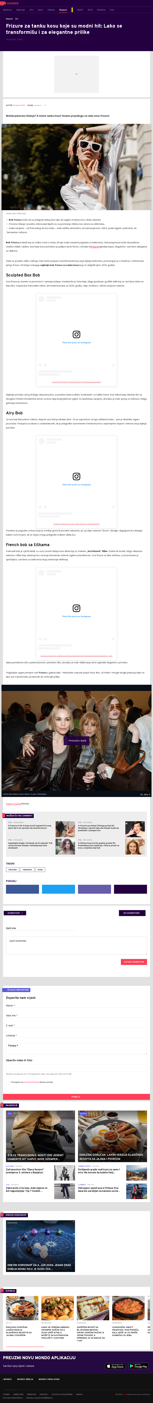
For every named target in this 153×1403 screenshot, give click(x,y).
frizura (12, 870)
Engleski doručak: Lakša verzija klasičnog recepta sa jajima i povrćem (19, 1331)
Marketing (18, 1394)
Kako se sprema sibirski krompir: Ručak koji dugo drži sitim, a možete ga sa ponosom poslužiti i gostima (55, 1332)
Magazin (9, 19)
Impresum (31, 1394)
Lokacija (11, 1036)
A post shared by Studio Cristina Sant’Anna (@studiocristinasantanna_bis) (76, 655)
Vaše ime (12, 1016)
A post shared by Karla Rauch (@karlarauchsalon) (76, 381)
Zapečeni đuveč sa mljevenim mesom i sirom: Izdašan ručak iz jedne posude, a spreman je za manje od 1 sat (91, 1334)
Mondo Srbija (25, 1379)
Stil (16, 19)
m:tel (125, 1394)
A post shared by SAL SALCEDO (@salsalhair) (76, 523)
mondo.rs (37, 105)
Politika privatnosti (13, 1398)
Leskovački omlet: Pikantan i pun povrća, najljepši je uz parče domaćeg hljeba (125, 1331)
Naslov (10, 1006)
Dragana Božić (19, 105)
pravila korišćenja (31, 1082)
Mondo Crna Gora (49, 1379)
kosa (40, 870)
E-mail (10, 1026)
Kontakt (44, 1394)
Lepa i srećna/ (14, 803)
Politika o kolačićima (62, 1394)
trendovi (27, 870)
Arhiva (79, 1394)
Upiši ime (11, 928)
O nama (6, 1394)
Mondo (8, 1379)
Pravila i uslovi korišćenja (39, 1398)
